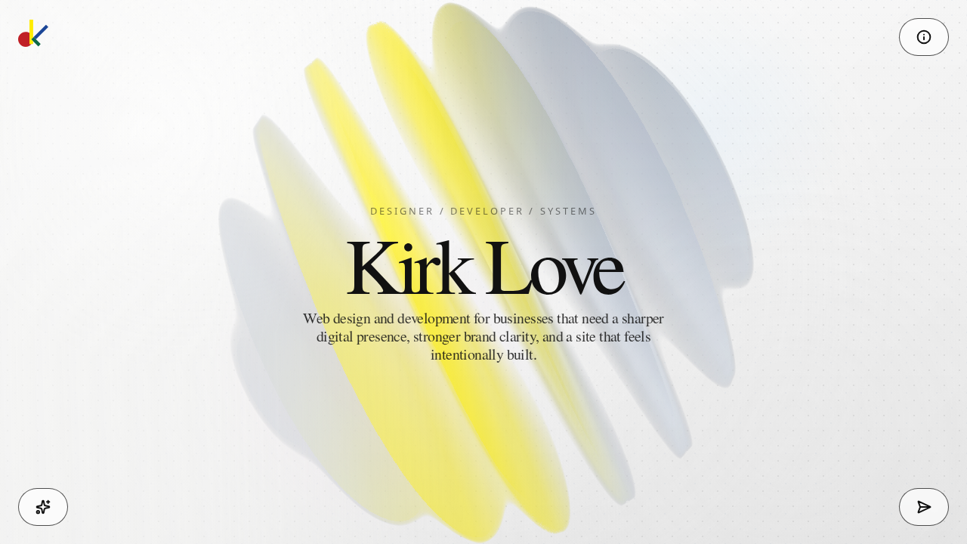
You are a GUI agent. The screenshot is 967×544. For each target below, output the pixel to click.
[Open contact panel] (924, 507)
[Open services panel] (43, 507)
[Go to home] (33, 33)
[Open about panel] (924, 37)
